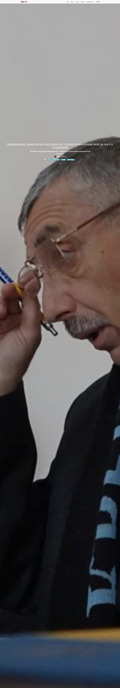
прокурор (63, 159)
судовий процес (71, 159)
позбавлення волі (55, 159)
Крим (49, 159)
